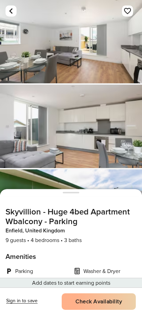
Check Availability (98, 301)
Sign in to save (22, 301)
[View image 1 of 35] (71, 41)
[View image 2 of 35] (71, 126)
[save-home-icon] (127, 11)
